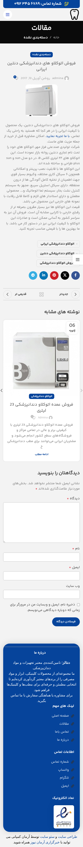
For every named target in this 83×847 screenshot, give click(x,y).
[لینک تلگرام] (33, 275)
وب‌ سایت (73, 586)
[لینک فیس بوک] (75, 275)
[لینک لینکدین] (43, 275)
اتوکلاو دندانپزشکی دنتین (57, 253)
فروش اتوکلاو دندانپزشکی (57, 263)
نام (76, 548)
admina (57, 78)
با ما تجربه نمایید (58, 136)
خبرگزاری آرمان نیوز (45, 842)
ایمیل (74, 567)
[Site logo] (74, 14)
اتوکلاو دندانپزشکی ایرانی (57, 244)
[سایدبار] (77, 259)
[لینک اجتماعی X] (65, 275)
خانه (56, 37)
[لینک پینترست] (54, 275)
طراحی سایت (67, 837)
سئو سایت (47, 837)
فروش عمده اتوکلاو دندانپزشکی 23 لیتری (41, 407)
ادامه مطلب (41, 454)
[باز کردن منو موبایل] (7, 14)
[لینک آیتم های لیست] (40, 716)
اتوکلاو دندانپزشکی (41, 396)
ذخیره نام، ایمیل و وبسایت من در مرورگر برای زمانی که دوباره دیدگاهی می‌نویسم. (45, 607)
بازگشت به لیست (41, 294)
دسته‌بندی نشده (36, 37)
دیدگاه (73, 498)
